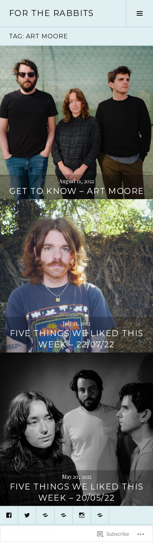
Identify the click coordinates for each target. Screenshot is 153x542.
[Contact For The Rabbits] (100, 515)
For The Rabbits (51, 13)
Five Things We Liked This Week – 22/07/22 (76, 339)
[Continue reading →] (76, 122)
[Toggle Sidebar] (139, 13)
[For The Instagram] (82, 515)
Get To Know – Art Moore (76, 191)
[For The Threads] (45, 515)
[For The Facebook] (9, 515)
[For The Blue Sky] (63, 515)
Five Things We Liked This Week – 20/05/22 (76, 492)
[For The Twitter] (27, 515)
